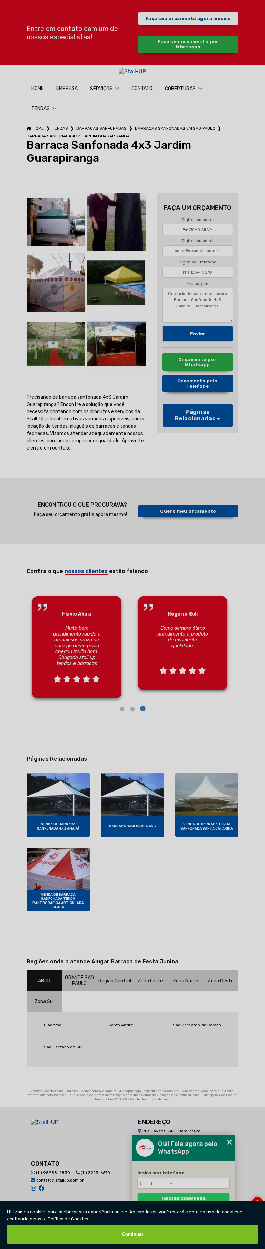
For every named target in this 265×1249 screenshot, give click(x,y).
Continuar (132, 1234)
